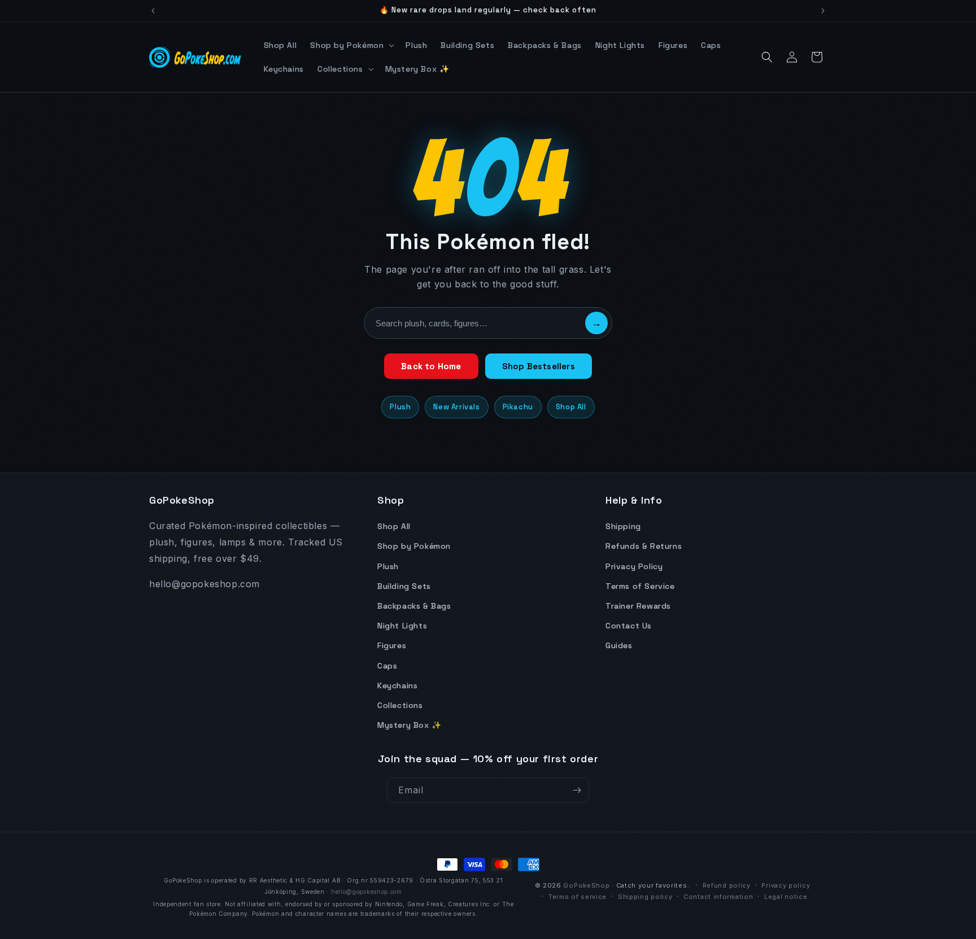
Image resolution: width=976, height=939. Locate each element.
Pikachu (518, 407)
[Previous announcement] (153, 10)
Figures (391, 645)
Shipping (623, 526)
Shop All (571, 407)
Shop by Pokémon (414, 546)
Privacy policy (785, 885)
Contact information (718, 897)
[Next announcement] (823, 10)
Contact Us (628, 626)
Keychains (397, 685)
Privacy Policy (634, 566)
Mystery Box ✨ (409, 725)
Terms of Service (640, 586)
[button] (351, 45)
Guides (619, 645)
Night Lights (402, 626)
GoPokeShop (586, 885)
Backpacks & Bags (414, 606)
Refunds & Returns (643, 546)
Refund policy (727, 885)
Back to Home (431, 366)
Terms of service (577, 897)
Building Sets (404, 586)
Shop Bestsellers (538, 366)
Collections (400, 705)
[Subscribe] (576, 790)
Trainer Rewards (638, 606)
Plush (400, 407)
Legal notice (785, 897)
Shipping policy (645, 897)
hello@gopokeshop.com (366, 891)
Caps (387, 666)
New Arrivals (456, 407)
